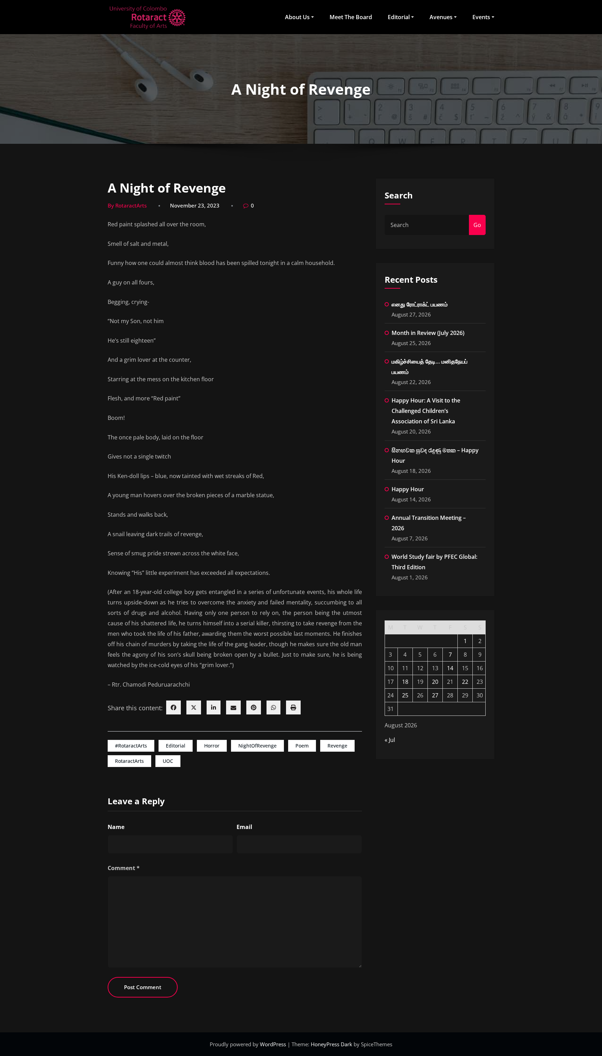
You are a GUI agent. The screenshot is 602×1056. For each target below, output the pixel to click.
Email (244, 827)
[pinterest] (253, 707)
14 (450, 668)
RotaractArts (129, 761)
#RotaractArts (131, 745)
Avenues (441, 17)
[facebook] (173, 707)
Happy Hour (408, 489)
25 (405, 695)
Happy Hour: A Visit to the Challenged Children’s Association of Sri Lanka (426, 411)
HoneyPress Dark (331, 1044)
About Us (297, 17)
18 (405, 682)
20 (435, 682)
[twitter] (193, 707)
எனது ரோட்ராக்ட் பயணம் (420, 304)
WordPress (273, 1044)
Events (481, 17)
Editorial (399, 17)
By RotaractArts (127, 205)
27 (435, 695)
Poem (302, 745)
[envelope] (233, 707)
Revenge (337, 745)
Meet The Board (351, 17)
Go (477, 225)
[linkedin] (214, 707)
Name (116, 827)
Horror (211, 745)
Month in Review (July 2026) (428, 333)
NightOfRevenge (257, 745)
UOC (168, 761)
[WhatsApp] (273, 707)
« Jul (390, 740)
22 (465, 682)
